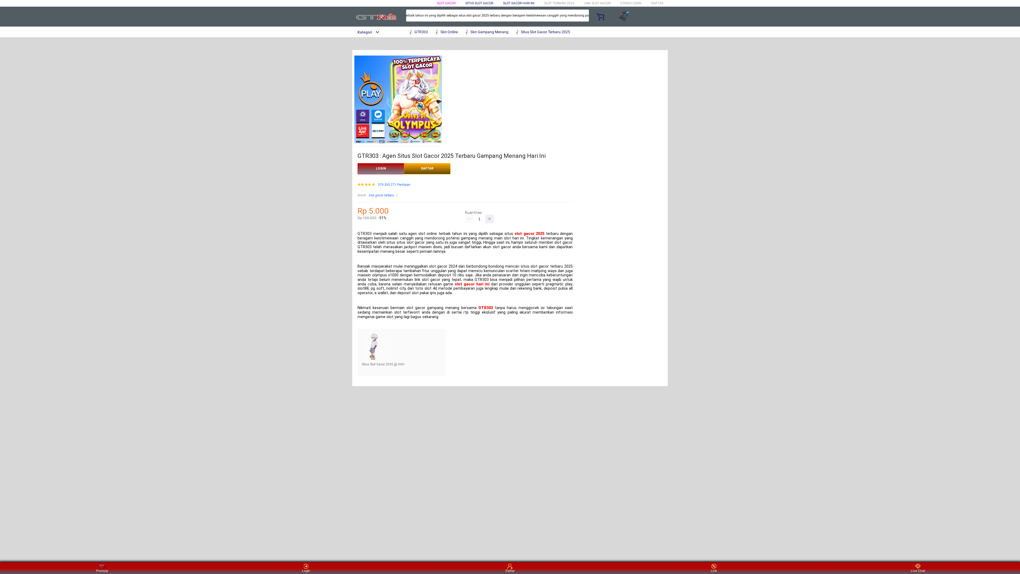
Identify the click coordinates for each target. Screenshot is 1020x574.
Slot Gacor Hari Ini (518, 3)
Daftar (510, 571)
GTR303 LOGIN (630, 3)
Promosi (102, 571)
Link (714, 571)
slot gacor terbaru (381, 195)
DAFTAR (657, 3)
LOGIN (381, 168)
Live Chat (918, 571)
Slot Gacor (446, 3)
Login (306, 571)
